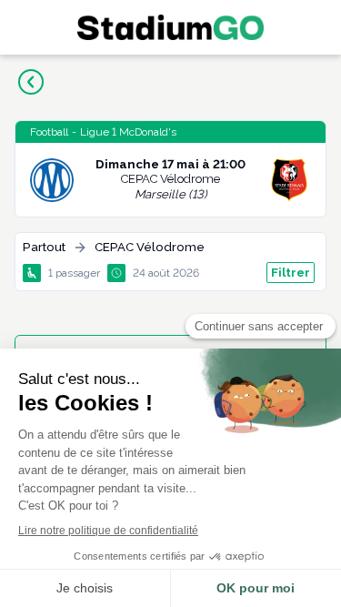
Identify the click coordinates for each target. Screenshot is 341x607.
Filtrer (290, 272)
